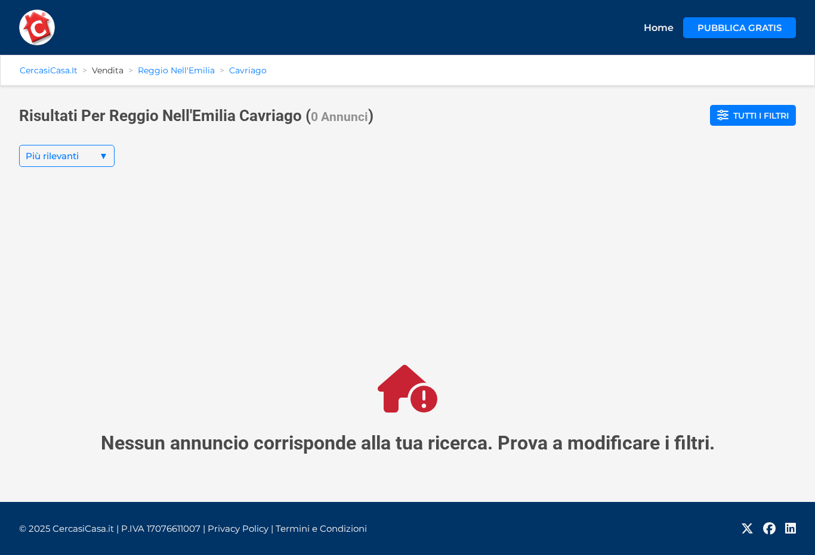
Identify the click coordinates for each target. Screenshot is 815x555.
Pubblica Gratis (739, 27)
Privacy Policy (240, 528)
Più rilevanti (67, 156)
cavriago (248, 70)
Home (659, 27)
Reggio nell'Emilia (176, 70)
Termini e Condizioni (321, 528)
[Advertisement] (407, 275)
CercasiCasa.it (49, 70)
